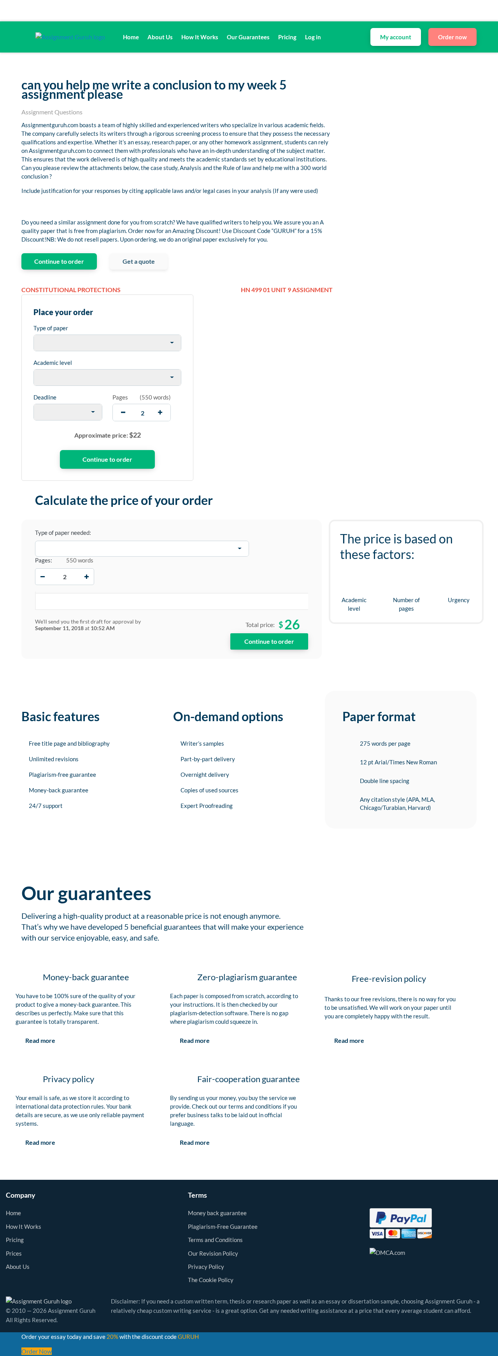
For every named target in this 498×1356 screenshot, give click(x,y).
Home (131, 36)
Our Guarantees (248, 36)
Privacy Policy (206, 1266)
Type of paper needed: (63, 532)
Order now (452, 36)
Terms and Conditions (215, 1239)
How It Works (199, 36)
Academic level (52, 362)
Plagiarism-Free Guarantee (223, 1226)
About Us (160, 36)
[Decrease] (42, 576)
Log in (313, 36)
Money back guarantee (217, 1212)
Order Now (36, 1351)
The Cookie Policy (210, 1279)
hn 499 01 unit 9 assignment (287, 289)
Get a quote (139, 261)
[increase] (160, 412)
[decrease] (123, 412)
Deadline (44, 397)
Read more (40, 1040)
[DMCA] (387, 1251)
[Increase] (86, 576)
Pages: (43, 560)
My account (395, 36)
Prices (14, 1253)
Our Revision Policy (213, 1253)
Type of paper (50, 327)
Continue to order (59, 261)
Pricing (287, 36)
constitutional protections (71, 289)
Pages (120, 397)
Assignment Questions (51, 112)
